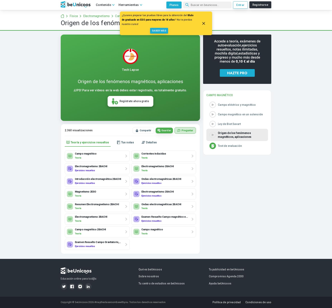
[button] (237, 105)
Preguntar (187, 130)
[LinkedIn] (88, 286)
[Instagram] (80, 286)
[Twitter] (64, 286)
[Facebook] (72, 286)
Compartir (145, 130)
